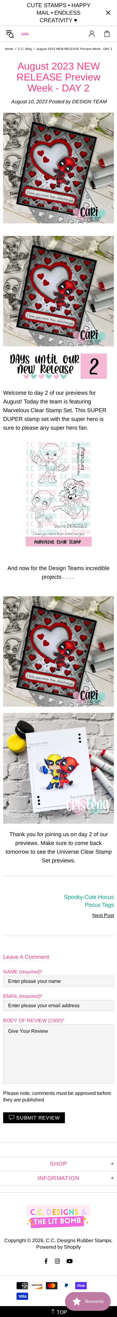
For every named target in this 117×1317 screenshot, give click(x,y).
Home (9, 49)
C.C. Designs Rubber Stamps (25, 33)
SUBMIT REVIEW (38, 1117)
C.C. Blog (25, 49)
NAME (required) (22, 971)
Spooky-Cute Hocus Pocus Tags (89, 901)
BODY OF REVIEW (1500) (32, 1020)
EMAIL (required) (22, 996)
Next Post (103, 915)
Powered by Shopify (58, 1247)
